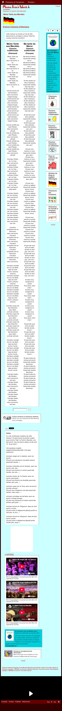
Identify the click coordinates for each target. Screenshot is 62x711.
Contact (11, 701)
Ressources (26, 701)
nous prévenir (14, 577)
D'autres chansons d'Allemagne (16, 26)
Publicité (18, 701)
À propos (4, 701)
